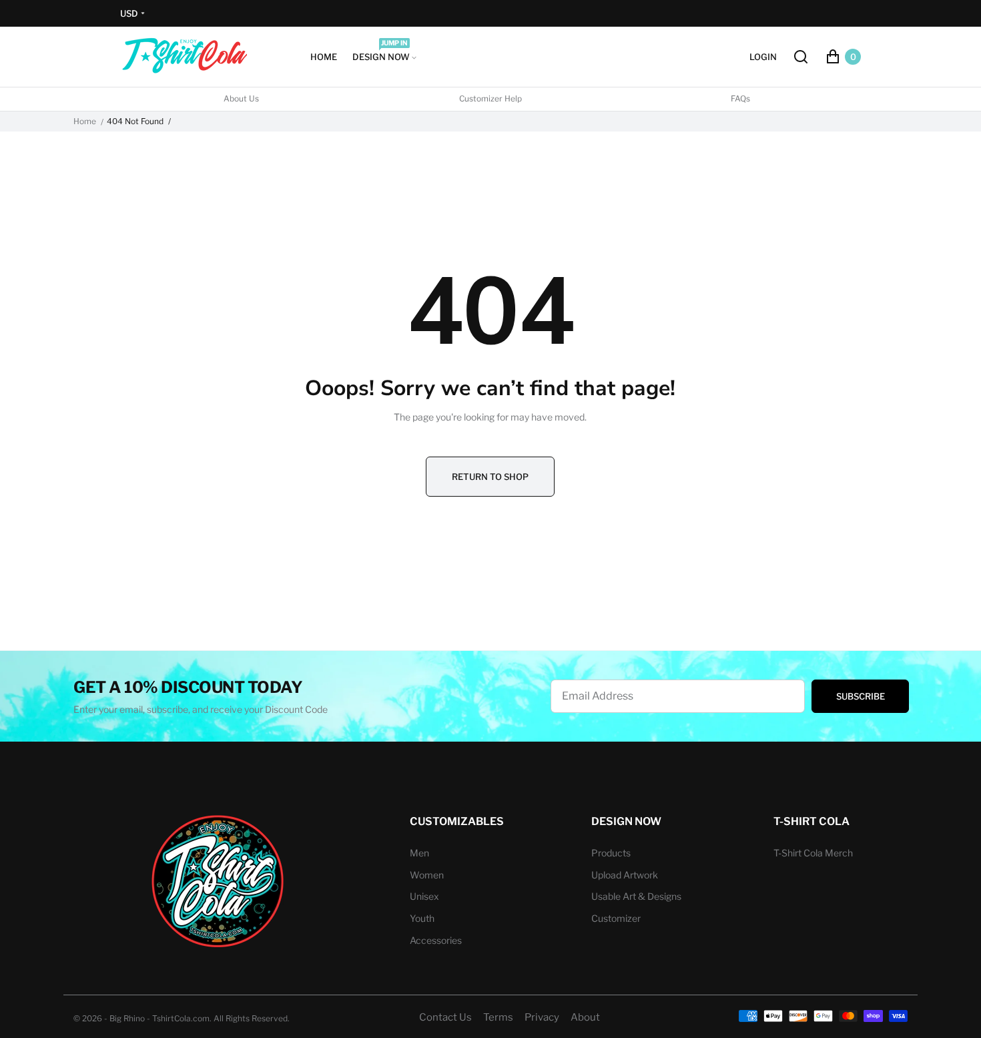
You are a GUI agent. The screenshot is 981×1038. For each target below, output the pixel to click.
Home (84, 121)
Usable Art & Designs (636, 896)
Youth (422, 918)
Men (419, 852)
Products (611, 852)
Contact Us (445, 1018)
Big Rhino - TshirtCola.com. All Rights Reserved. (199, 1018)
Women (427, 874)
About (585, 1018)
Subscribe (860, 696)
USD (129, 13)
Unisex (424, 896)
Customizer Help (490, 98)
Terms (498, 1018)
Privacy (542, 1018)
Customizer (616, 918)
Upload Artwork (624, 874)
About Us (241, 98)
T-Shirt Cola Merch (813, 852)
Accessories (436, 940)
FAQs (740, 98)
